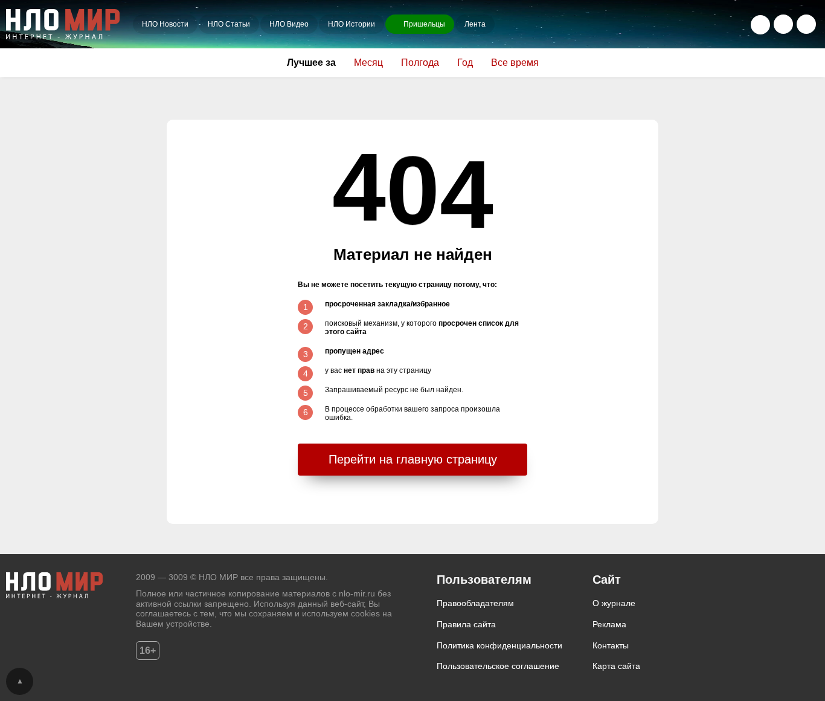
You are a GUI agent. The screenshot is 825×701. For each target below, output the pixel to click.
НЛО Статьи (229, 24)
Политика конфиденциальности (499, 645)
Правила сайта (466, 624)
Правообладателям (475, 603)
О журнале (613, 603)
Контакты (610, 645)
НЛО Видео (289, 24)
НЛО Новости (165, 24)
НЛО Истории (351, 24)
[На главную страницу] (69, 24)
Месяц (368, 62)
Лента (475, 24)
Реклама (609, 624)
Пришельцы (424, 24)
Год (465, 62)
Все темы (806, 24)
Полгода (420, 62)
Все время (515, 62)
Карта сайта (616, 666)
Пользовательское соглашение (498, 666)
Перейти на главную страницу (413, 459)
